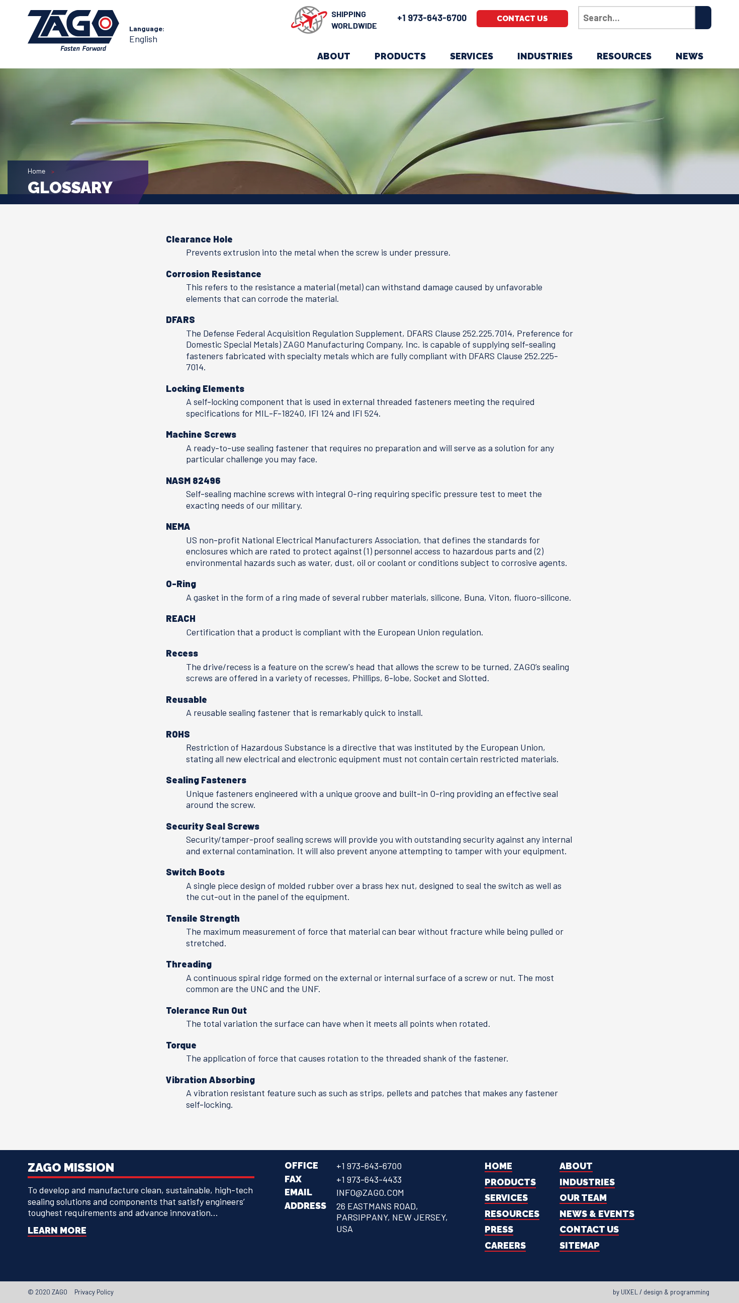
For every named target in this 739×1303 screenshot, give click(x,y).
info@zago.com (370, 1192)
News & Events (597, 1213)
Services (471, 56)
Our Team (583, 1197)
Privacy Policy (94, 1292)
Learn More (57, 1230)
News (689, 56)
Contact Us (522, 18)
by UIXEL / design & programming (661, 1292)
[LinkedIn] (363, 1291)
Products (400, 56)
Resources (624, 56)
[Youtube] (382, 1291)
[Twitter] (354, 1291)
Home (36, 171)
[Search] (703, 17)
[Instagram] (373, 1291)
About (333, 56)
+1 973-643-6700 (432, 17)
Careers (505, 1245)
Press (499, 1229)
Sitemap (580, 1245)
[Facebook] (345, 1291)
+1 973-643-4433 (369, 1179)
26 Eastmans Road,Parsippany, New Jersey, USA (392, 1217)
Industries (545, 56)
